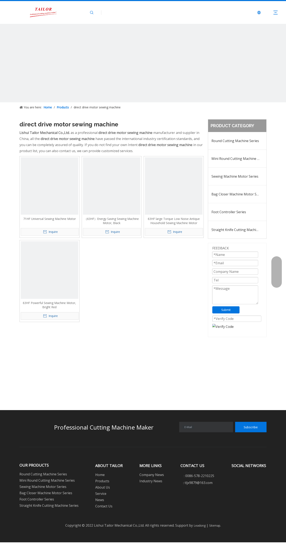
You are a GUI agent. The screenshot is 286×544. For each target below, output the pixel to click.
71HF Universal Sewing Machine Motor (49, 219)
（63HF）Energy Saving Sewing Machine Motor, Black (111, 221)
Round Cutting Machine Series (235, 141)
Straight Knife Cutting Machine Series (238, 229)
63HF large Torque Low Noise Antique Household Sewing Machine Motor (174, 221)
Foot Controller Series (228, 212)
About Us (102, 487)
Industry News (150, 481)
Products (102, 481)
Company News (151, 474)
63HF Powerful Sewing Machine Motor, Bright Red (49, 305)
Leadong (199, 525)
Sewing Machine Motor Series (234, 176)
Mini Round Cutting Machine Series (238, 158)
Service (100, 493)
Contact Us (103, 506)
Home (100, 474)
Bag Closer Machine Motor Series (237, 194)
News (99, 500)
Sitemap (214, 525)
